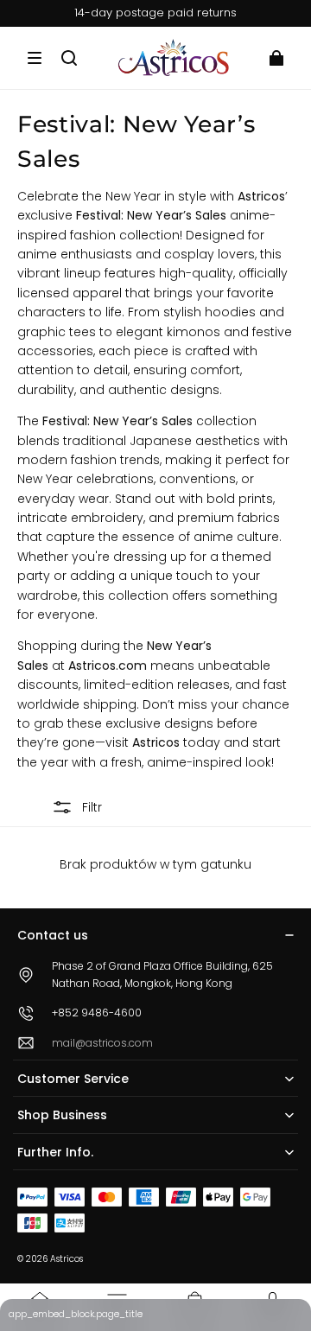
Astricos (66, 1258)
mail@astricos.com (102, 1042)
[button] (34, 58)
